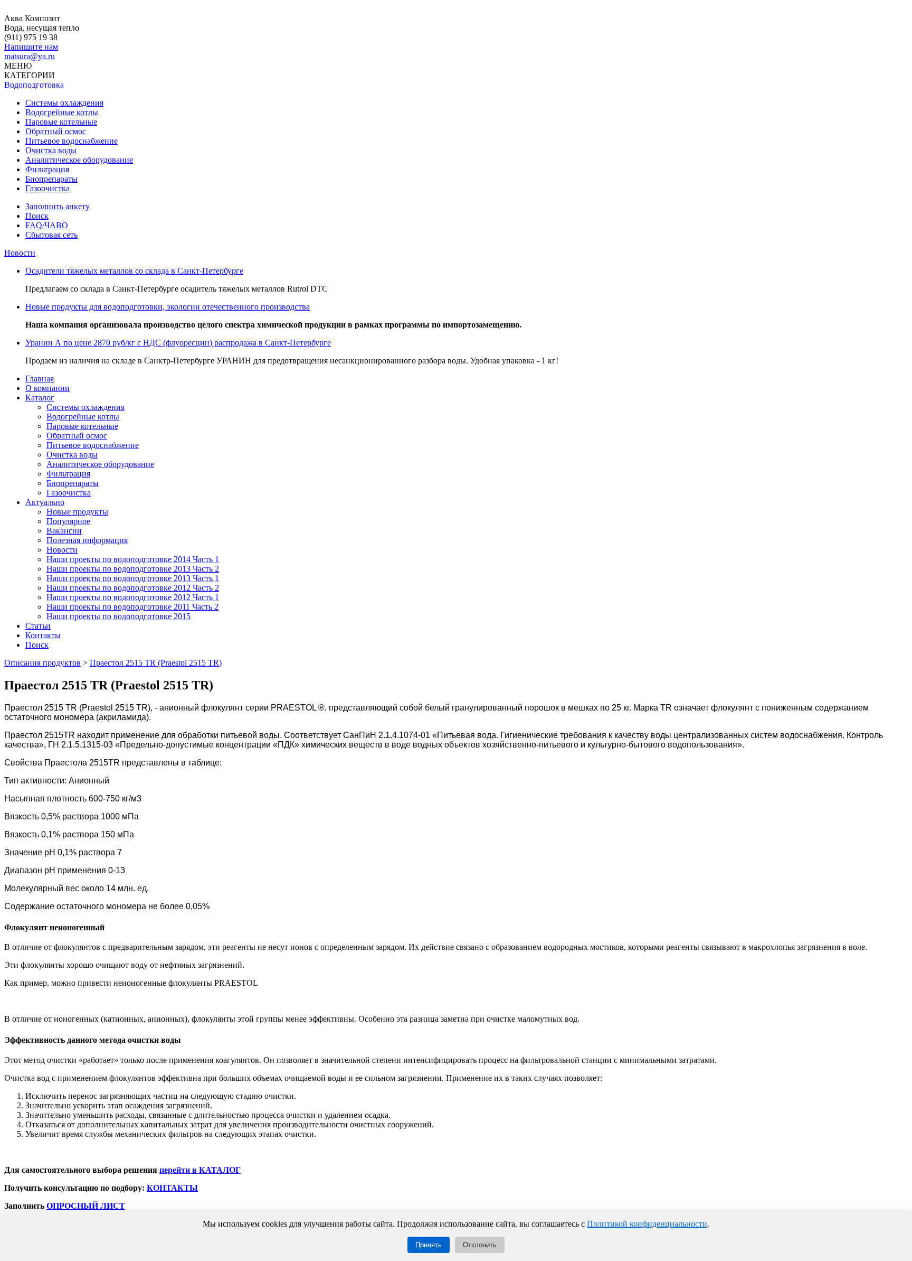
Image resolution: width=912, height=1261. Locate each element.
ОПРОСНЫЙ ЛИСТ (85, 1205)
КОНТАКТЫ (172, 1187)
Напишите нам (31, 46)
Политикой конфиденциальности (647, 1223)
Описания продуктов (42, 662)
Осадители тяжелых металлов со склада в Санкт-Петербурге (134, 270)
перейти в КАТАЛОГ (200, 1169)
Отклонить (480, 1245)
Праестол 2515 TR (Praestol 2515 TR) (156, 662)
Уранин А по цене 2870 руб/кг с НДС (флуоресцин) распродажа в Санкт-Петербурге (178, 342)
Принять (428, 1245)
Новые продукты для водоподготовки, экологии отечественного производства (167, 306)
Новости (19, 252)
